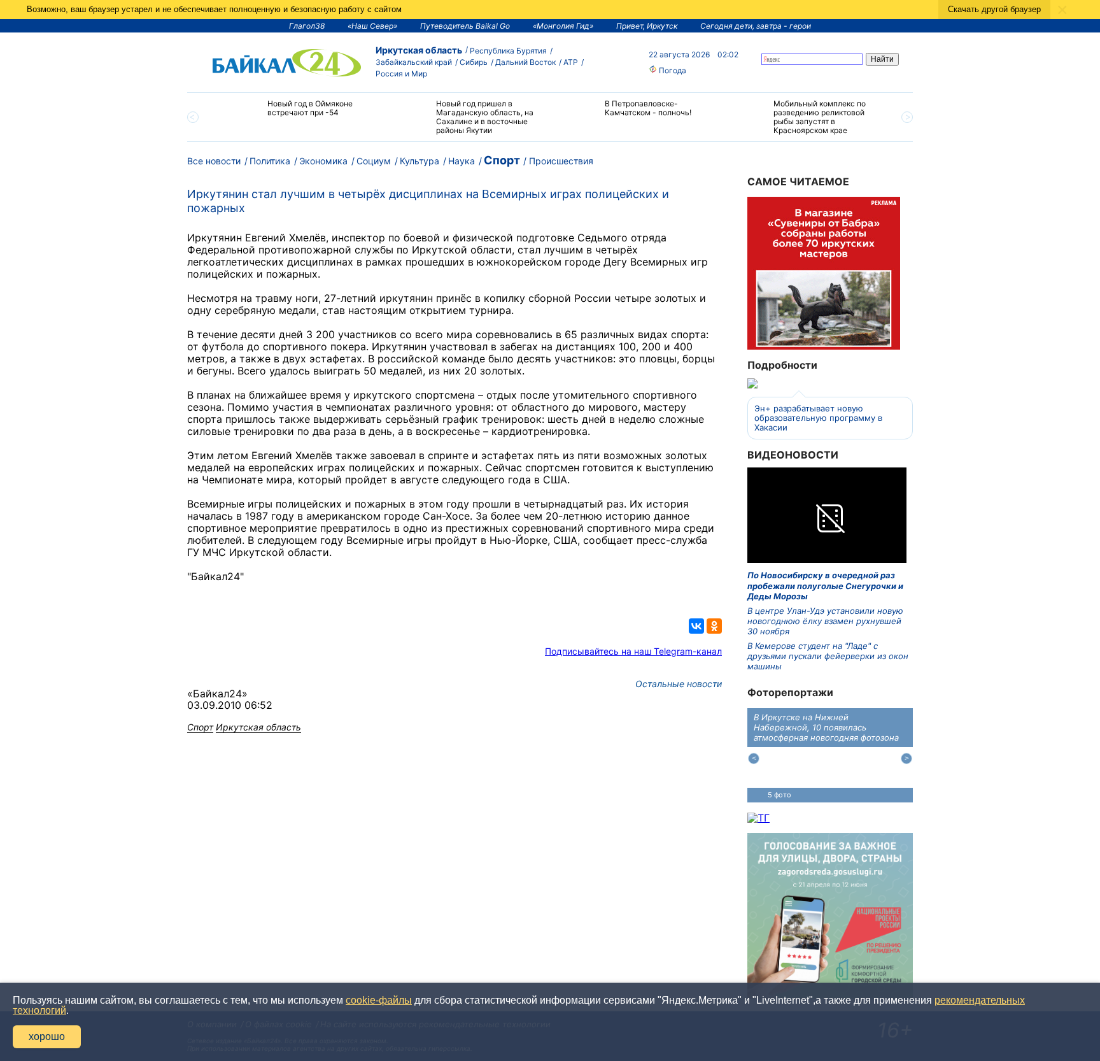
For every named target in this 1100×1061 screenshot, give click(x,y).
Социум (373, 160)
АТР (570, 62)
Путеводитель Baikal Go (465, 26)
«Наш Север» (372, 26)
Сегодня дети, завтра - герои (755, 26)
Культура (419, 160)
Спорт (502, 160)
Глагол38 (307, 26)
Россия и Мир (401, 73)
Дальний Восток (525, 62)
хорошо (47, 1036)
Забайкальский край (414, 62)
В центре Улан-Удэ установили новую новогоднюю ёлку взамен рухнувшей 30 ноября (825, 621)
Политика (270, 160)
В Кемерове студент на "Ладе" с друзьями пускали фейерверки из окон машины (827, 656)
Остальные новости (678, 683)
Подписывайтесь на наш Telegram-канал (633, 651)
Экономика (323, 160)
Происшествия (561, 160)
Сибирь (474, 62)
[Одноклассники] (714, 626)
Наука (461, 160)
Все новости (214, 160)
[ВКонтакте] (696, 626)
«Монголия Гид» (563, 26)
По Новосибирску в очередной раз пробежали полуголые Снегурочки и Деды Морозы (825, 585)
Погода (671, 70)
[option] (297, 113)
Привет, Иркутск (646, 26)
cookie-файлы (379, 1000)
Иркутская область (419, 50)
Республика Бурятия (508, 50)
